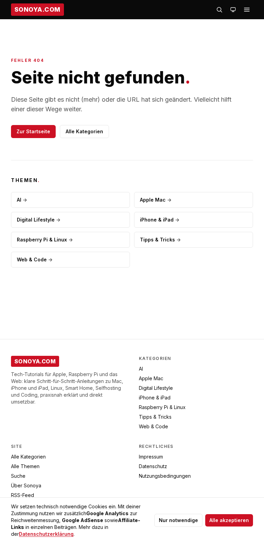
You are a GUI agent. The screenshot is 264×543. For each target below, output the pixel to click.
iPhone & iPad (159, 220)
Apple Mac (156, 200)
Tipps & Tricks (160, 239)
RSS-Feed (22, 495)
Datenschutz (153, 466)
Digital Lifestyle (38, 220)
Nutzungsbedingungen (165, 476)
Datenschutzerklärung (46, 534)
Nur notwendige (178, 520)
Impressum (151, 457)
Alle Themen (25, 466)
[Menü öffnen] (247, 9)
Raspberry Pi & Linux (45, 239)
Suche (18, 476)
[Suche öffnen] (219, 9)
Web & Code (35, 259)
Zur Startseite (33, 131)
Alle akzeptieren (229, 520)
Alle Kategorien (84, 131)
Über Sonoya (26, 485)
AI (22, 200)
